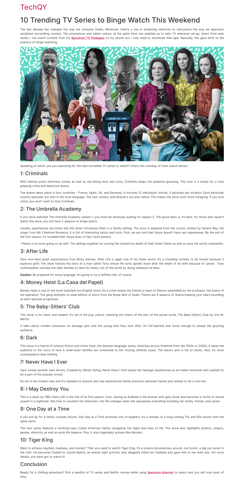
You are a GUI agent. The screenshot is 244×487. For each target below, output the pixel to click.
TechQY (33, 7)
